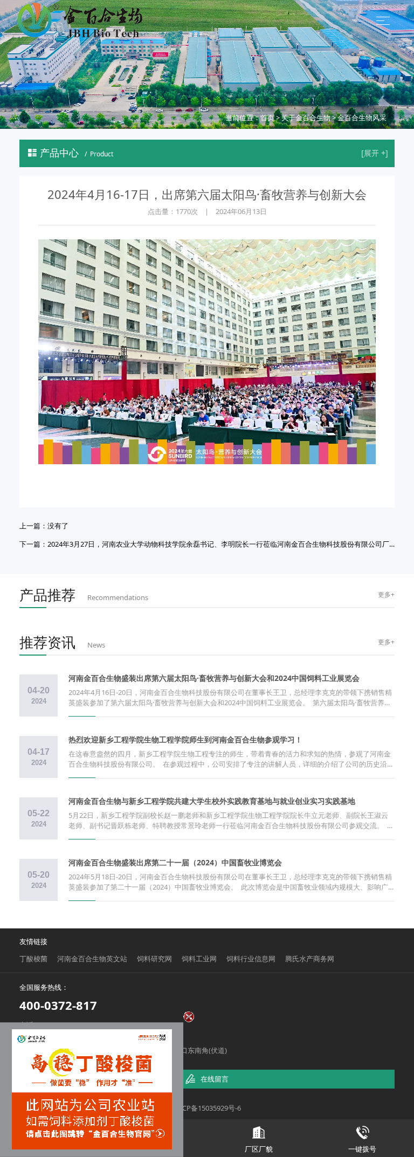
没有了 (57, 526)
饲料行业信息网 (250, 958)
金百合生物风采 (362, 117)
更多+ (386, 594)
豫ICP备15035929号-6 (207, 1108)
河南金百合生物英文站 (92, 958)
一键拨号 (362, 1140)
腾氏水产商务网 (309, 958)
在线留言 (207, 1079)
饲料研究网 (154, 958)
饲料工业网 (199, 958)
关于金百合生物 (305, 117)
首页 (267, 117)
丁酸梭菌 (33, 958)
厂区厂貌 (259, 1140)
